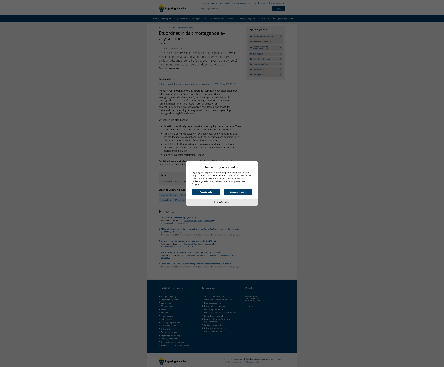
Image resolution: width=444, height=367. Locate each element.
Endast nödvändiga (238, 192)
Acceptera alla (206, 192)
